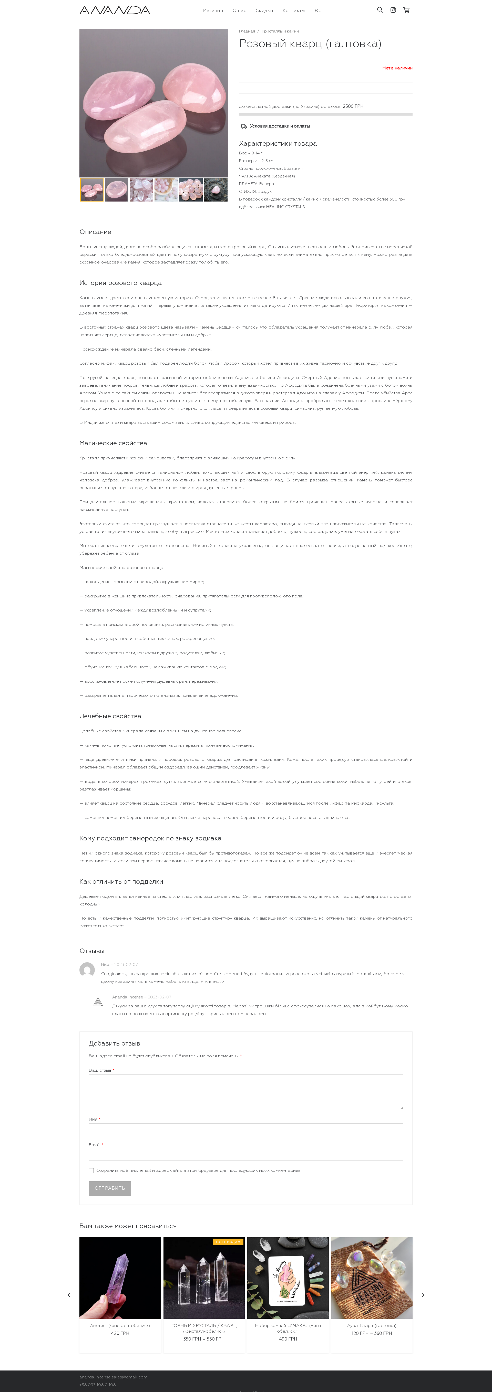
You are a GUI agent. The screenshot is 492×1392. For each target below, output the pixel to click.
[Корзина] (406, 10)
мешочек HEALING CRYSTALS (277, 207)
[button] (380, 10)
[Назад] (69, 1295)
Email (96, 1145)
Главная (247, 31)
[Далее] (422, 1295)
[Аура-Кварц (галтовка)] (288, 1278)
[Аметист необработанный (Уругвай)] (372, 1278)
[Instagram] (393, 10)
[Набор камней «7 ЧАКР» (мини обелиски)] (204, 1278)
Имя (94, 1119)
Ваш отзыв (101, 1070)
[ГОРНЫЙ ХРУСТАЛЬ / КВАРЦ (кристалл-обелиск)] (120, 1278)
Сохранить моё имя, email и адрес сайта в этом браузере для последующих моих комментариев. (199, 1170)
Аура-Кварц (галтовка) (288, 1326)
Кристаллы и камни (280, 31)
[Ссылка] (114, 10)
